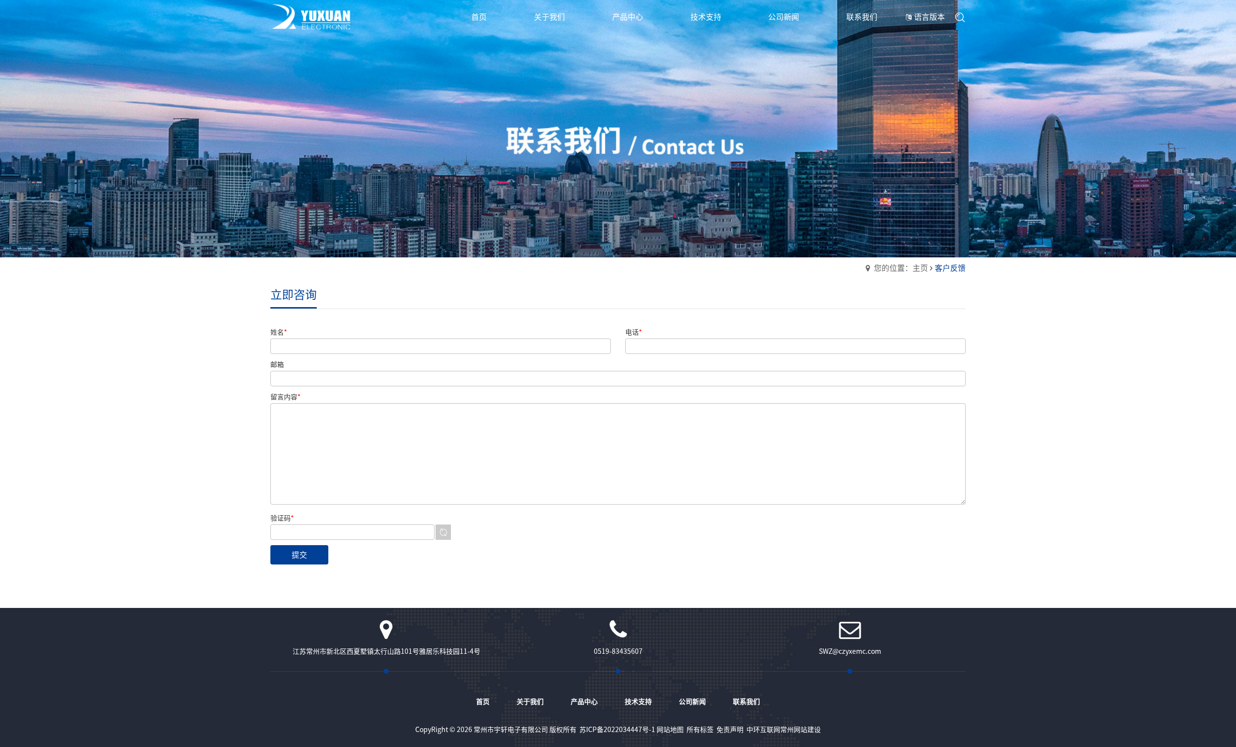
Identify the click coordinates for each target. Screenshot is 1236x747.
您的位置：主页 (901, 268)
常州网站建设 (800, 729)
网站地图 (670, 729)
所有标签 (700, 729)
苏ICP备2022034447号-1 (617, 729)
